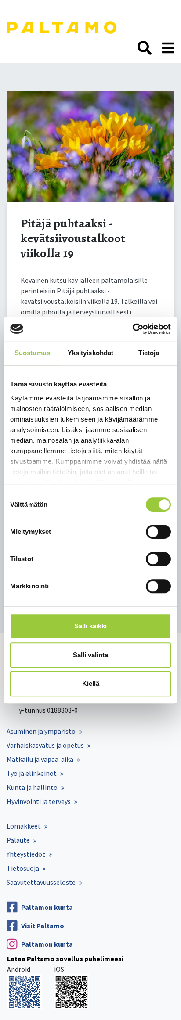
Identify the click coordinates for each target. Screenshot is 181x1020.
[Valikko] (168, 48)
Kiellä (90, 683)
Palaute (18, 840)
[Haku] (145, 48)
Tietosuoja (23, 868)
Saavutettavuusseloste (41, 882)
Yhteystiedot (26, 854)
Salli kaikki (90, 626)
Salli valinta (90, 655)
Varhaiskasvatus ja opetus (45, 745)
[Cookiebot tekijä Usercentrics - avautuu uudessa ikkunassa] (132, 329)
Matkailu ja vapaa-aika (40, 759)
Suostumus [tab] (32, 353)
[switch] (158, 532)
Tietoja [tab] (148, 353)
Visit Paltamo (42, 925)
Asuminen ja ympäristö (41, 731)
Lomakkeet (24, 826)
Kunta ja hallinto (32, 787)
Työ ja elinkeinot (32, 773)
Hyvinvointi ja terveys (39, 801)
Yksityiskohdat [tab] (90, 353)
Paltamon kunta (47, 907)
